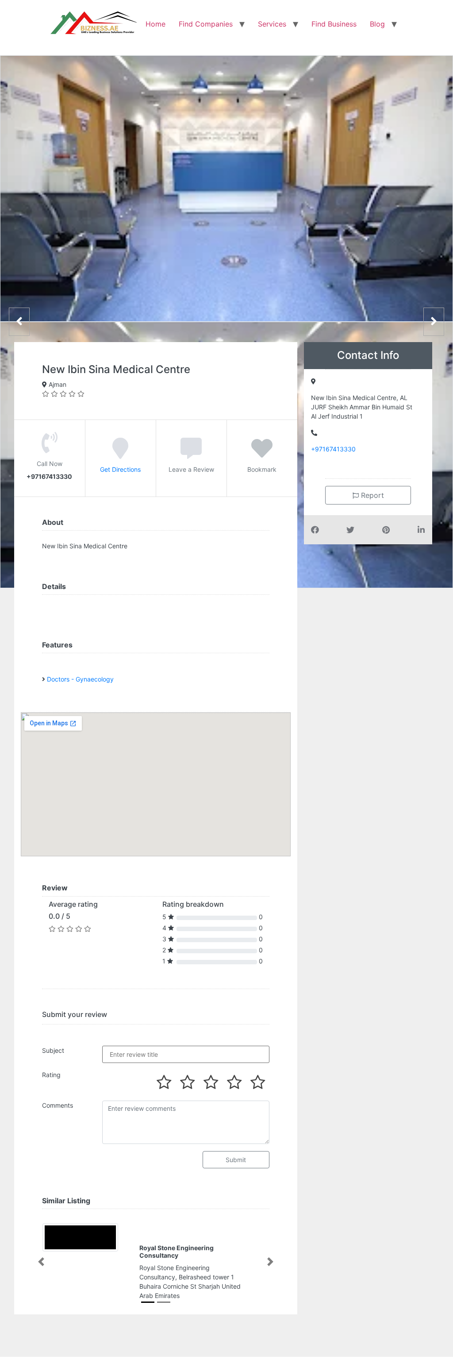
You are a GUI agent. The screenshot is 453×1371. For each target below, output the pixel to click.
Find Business (334, 23)
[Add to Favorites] (262, 454)
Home (155, 23)
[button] (41, 1261)
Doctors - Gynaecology (80, 679)
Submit (236, 1159)
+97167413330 (333, 449)
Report (371, 495)
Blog (377, 23)
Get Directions (120, 469)
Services (272, 23)
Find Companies (206, 23)
